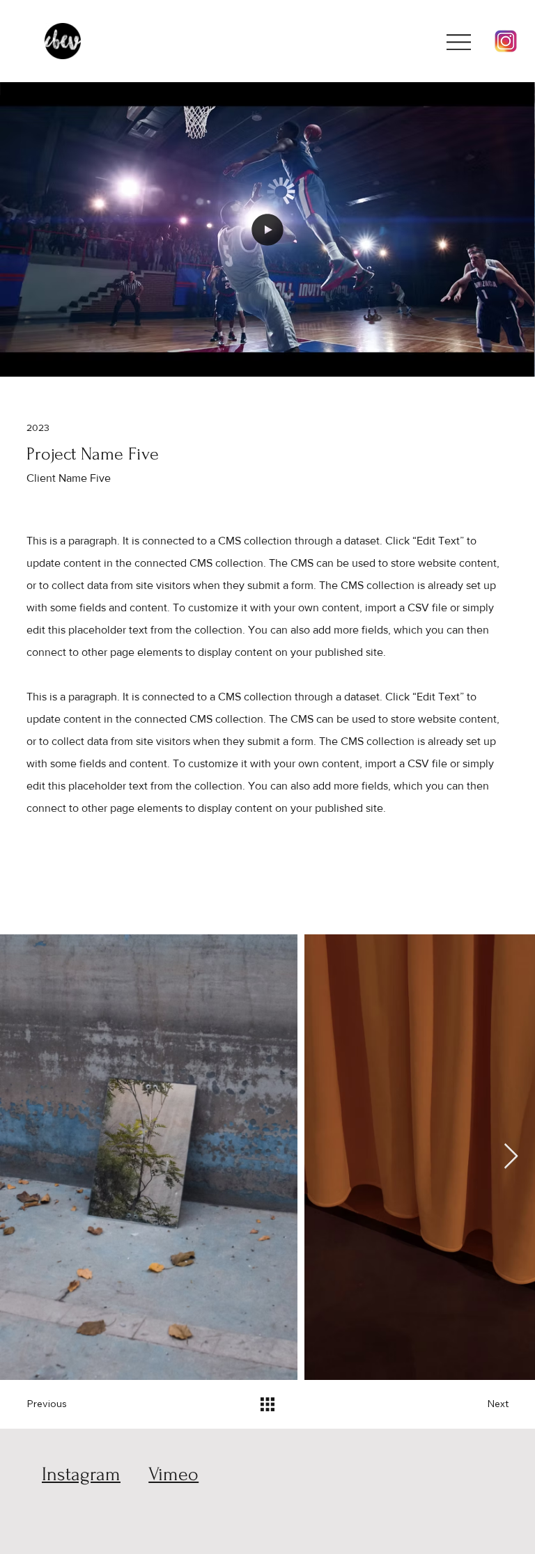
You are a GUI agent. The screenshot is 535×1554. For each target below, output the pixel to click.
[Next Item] (511, 1156)
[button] (510, 360)
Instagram (81, 1474)
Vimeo (173, 1474)
